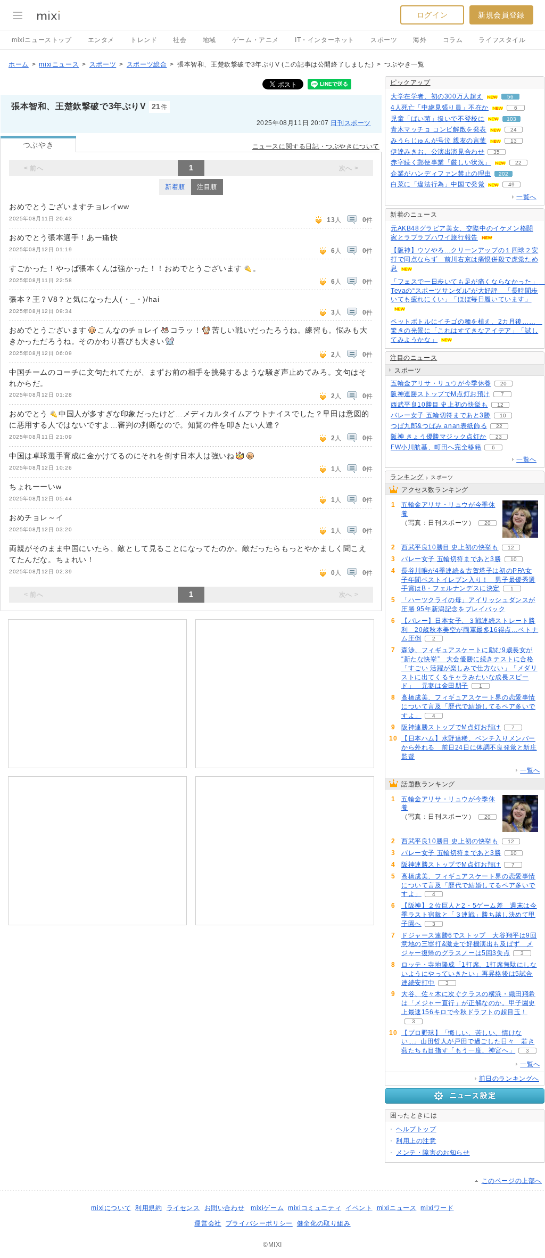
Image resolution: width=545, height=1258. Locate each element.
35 (496, 152)
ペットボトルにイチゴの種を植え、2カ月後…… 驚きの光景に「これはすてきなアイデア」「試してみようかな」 (466, 330)
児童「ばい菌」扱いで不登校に (437, 118)
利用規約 (148, 1208)
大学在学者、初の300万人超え (437, 96)
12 (500, 405)
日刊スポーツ (351, 123)
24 (513, 130)
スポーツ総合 (147, 64)
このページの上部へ (512, 1181)
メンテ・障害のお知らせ (433, 1152)
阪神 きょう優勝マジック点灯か (438, 436)
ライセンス (183, 1208)
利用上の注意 (416, 1141)
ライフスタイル (501, 40)
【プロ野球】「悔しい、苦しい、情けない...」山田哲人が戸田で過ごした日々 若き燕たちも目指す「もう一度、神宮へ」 (467, 1042)
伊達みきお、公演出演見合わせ (437, 151)
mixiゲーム (267, 1208)
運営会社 (207, 1223)
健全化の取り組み (324, 1223)
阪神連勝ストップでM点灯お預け (440, 394)
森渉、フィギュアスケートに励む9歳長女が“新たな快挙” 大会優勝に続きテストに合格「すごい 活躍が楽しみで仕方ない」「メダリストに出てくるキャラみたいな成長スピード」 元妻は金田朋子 (469, 667)
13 (513, 141)
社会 (179, 40)
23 (499, 437)
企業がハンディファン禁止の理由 (441, 173)
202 (503, 174)
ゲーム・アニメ (255, 40)
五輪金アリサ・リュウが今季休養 (441, 383)
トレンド (143, 40)
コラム (453, 40)
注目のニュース (413, 357)
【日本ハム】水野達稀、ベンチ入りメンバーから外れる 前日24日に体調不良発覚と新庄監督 (469, 747)
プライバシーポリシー (259, 1223)
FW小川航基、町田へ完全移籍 (436, 447)
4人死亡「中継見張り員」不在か (440, 107)
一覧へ (526, 197)
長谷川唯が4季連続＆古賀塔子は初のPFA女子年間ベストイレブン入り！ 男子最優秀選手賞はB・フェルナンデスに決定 (468, 580)
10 (503, 415)
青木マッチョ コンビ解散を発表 (438, 129)
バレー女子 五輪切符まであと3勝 (441, 415)
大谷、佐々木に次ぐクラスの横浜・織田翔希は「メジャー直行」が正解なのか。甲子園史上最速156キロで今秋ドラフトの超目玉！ (468, 1003)
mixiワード (436, 1208)
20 (503, 384)
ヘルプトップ (416, 1129)
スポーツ (383, 40)
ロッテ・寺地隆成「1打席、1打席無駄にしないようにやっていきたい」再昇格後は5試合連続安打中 (469, 973)
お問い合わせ (224, 1208)
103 (511, 119)
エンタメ (101, 40)
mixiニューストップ (42, 40)
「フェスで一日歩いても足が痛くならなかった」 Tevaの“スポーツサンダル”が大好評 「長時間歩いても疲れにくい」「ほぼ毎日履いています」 (468, 290)
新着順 (175, 187)
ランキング (407, 477)
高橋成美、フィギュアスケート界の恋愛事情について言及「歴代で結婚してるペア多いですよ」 (468, 706)
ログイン (432, 15)
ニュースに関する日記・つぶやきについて (315, 146)
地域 (209, 40)
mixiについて (111, 1208)
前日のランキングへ (509, 1078)
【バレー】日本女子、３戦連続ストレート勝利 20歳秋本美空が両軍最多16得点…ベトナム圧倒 (469, 630)
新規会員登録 (501, 15)
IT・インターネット (324, 40)
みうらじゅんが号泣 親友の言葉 (438, 140)
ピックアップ (410, 82)
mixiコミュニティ (314, 1208)
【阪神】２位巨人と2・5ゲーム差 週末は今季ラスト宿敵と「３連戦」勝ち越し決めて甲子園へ (469, 914)
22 (518, 163)
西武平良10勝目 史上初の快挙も (439, 404)
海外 (419, 40)
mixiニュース (59, 64)
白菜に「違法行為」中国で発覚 (437, 184)
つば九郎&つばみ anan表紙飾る (439, 426)
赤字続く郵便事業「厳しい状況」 (441, 162)
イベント (358, 1208)
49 (511, 184)
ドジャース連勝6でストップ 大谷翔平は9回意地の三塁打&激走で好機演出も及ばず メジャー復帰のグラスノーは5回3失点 (469, 944)
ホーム (19, 64)
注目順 (207, 187)
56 (510, 97)
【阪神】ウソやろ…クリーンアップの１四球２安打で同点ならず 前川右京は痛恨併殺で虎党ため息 (464, 259)
